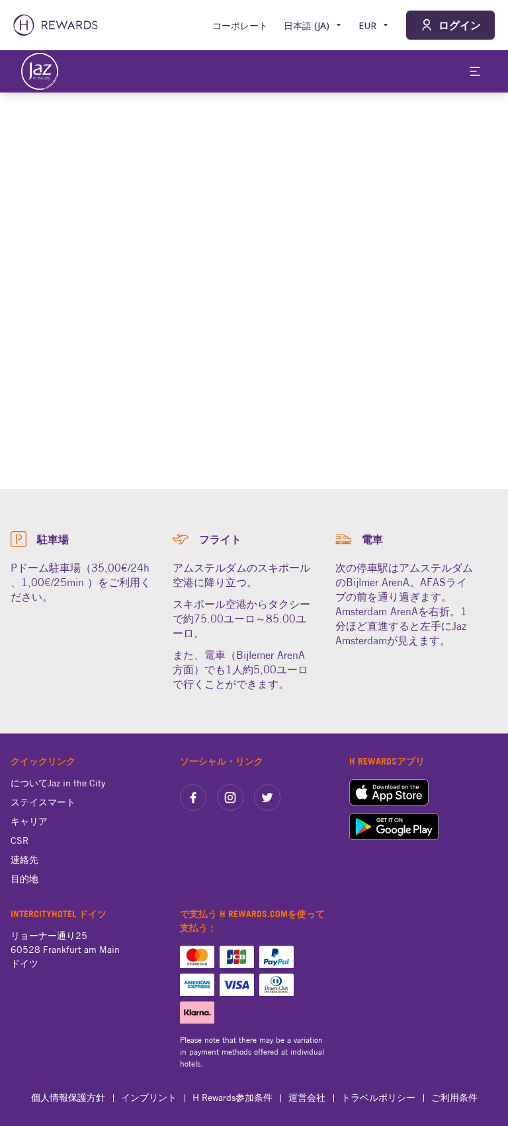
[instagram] (230, 797)
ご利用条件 (454, 1098)
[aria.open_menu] (475, 71)
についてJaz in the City (58, 783)
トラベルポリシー (378, 1098)
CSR (19, 840)
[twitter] (267, 797)
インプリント (149, 1098)
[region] (254, 291)
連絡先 (24, 860)
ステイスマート (43, 802)
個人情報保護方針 (68, 1098)
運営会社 (306, 1098)
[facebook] (193, 797)
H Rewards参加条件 (232, 1098)
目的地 (24, 879)
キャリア (29, 821)
